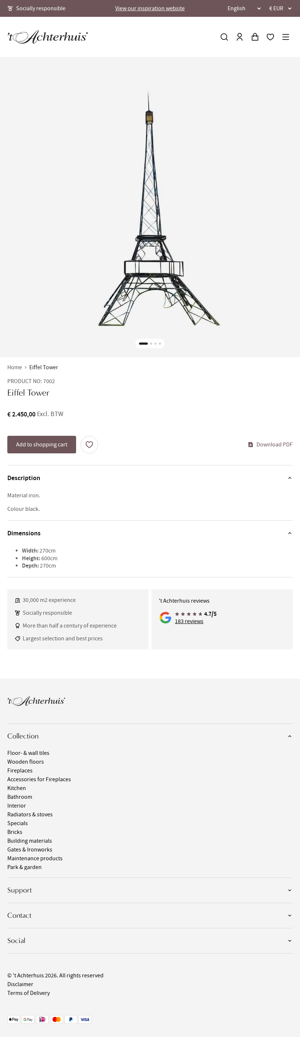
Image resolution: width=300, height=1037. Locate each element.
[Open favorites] (270, 37)
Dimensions (24, 533)
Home (14, 367)
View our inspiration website (150, 8)
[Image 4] (160, 343)
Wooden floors (25, 761)
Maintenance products (35, 858)
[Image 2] (151, 343)
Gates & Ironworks (29, 849)
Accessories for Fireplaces (39, 779)
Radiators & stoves (30, 814)
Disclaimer (20, 984)
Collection (22, 736)
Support (19, 890)
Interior (16, 805)
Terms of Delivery (28, 993)
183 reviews (189, 621)
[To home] (47, 37)
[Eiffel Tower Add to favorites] (89, 444)
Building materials (29, 841)
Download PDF (274, 444)
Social (16, 940)
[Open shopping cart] (255, 37)
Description (23, 477)
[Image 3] (155, 343)
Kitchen (16, 788)
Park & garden (24, 867)
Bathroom (19, 797)
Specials (17, 823)
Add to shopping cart (41, 444)
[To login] (240, 37)
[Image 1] (143, 343)
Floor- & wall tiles (28, 753)
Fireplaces (20, 770)
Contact (19, 915)
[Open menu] (286, 37)
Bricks (14, 832)
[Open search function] (224, 37)
